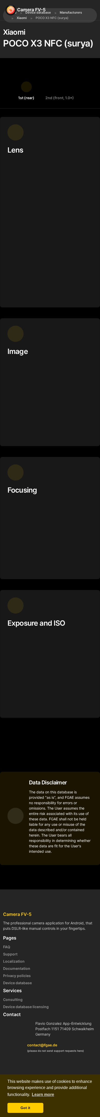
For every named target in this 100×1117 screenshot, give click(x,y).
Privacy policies (17, 975)
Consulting (13, 999)
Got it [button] (25, 1108)
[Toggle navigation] (92, 10)
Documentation (16, 968)
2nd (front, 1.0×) (59, 98)
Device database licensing (26, 1007)
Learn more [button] (43, 1094)
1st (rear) (26, 98)
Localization (14, 961)
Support (10, 954)
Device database (17, 983)
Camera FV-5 (31, 9)
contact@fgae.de (42, 1045)
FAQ (6, 947)
